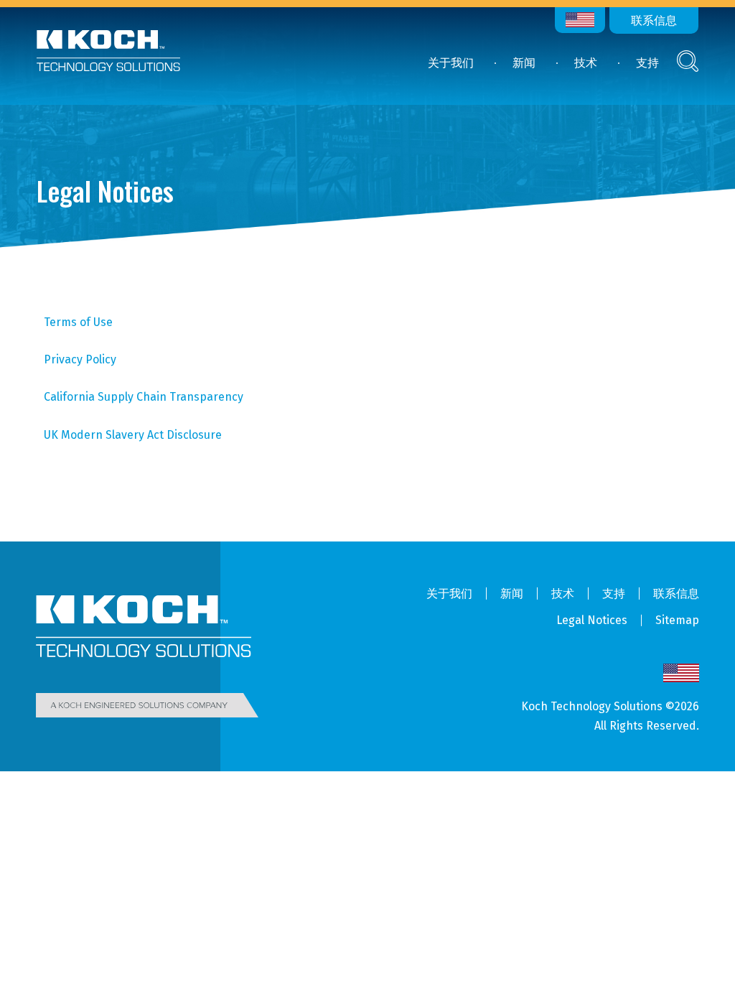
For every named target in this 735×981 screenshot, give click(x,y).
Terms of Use (78, 322)
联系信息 (654, 20)
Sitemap (677, 620)
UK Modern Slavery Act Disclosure (133, 435)
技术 (585, 63)
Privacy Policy (80, 359)
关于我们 (451, 63)
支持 (647, 63)
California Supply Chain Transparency (143, 397)
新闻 (523, 63)
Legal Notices (591, 620)
